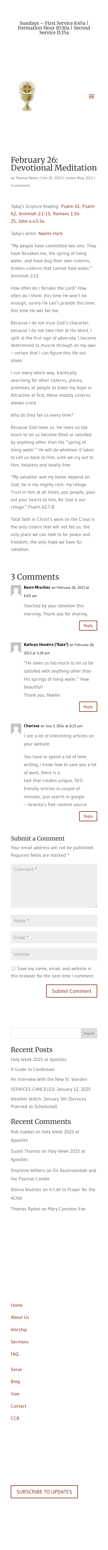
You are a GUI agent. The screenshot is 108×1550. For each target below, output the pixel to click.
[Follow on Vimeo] (36, 1287)
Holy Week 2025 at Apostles (39, 1059)
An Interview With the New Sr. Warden (49, 1079)
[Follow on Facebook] (15, 1269)
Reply (88, 625)
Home (17, 1305)
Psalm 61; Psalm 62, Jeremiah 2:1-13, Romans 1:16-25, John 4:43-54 (53, 213)
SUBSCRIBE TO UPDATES (44, 1492)
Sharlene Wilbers (28, 1170)
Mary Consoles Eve (66, 1209)
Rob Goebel (22, 1132)
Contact (18, 1406)
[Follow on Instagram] (15, 1287)
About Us (20, 1317)
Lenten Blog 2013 (79, 178)
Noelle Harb (51, 233)
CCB (15, 1418)
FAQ (15, 1354)
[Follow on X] (25, 1269)
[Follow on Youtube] (25, 1287)
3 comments (20, 185)
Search (89, 1033)
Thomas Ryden (27, 178)
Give (15, 1394)
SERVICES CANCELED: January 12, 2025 (51, 1089)
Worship (19, 1329)
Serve (16, 1369)
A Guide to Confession (33, 1069)
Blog (15, 1381)
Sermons (20, 1342)
